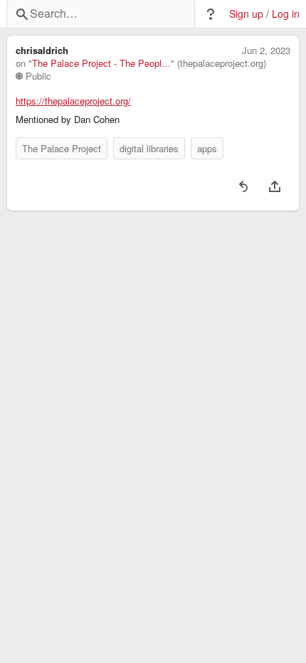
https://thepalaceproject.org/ (73, 101)
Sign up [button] (246, 14)
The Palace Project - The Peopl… (101, 63)
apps (207, 148)
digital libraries (149, 148)
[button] (210, 14)
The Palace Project (61, 148)
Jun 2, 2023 (266, 50)
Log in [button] (286, 14)
